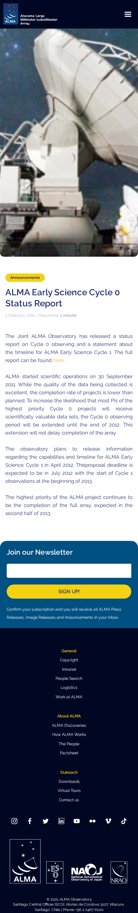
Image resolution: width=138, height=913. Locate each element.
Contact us (69, 800)
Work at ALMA (69, 697)
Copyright (69, 660)
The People (69, 744)
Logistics (69, 687)
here (58, 360)
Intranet (69, 669)
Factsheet (69, 753)
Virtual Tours (69, 790)
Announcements (25, 277)
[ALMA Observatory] (38, 14)
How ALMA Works (69, 734)
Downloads (69, 781)
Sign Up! (69, 592)
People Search (69, 678)
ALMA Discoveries (69, 725)
